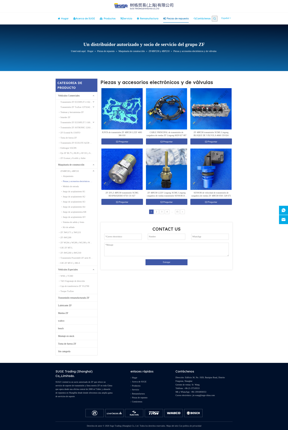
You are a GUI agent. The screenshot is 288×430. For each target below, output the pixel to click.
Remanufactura (138, 394)
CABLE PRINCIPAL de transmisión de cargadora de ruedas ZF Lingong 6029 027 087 (166, 134)
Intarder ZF (65, 117)
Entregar (166, 262)
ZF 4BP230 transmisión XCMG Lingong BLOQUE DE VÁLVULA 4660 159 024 (211, 134)
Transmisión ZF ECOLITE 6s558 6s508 (77, 143)
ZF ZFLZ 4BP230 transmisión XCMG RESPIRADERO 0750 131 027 (122, 194)
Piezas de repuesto (139, 398)
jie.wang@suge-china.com (203, 395)
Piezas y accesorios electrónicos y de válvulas (80, 181)
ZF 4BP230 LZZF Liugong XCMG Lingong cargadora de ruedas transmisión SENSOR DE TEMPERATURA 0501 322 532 (166, 194)
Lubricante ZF (65, 305)
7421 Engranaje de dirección (72, 281)
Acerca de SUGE (139, 382)
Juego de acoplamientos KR (74, 212)
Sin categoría (64, 351)
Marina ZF (63, 313)
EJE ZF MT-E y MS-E (70, 263)
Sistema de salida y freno (73, 222)
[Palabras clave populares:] (215, 18)
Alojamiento (68, 176)
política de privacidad (192, 426)
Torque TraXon (67, 291)
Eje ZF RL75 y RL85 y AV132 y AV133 (77, 153)
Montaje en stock (66, 336)
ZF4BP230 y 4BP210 (69, 171)
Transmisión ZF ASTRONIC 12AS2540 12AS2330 (78, 127)
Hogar (134, 378)
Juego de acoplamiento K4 (74, 207)
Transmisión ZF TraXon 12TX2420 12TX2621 (78, 107)
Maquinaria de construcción (71, 164)
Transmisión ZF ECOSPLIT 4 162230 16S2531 (78, 102)
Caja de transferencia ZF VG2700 (74, 286)
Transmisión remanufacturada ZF (73, 297)
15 (177, 212)
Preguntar (123, 141)
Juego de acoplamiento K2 (74, 197)
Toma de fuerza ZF (68, 138)
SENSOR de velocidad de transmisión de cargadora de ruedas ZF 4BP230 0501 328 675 (211, 194)
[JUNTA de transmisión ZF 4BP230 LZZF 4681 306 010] (122, 109)
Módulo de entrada (71, 186)
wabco (61, 320)
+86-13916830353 (198, 392)
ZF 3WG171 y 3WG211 (70, 232)
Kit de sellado (69, 227)
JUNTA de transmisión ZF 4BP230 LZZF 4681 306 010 (122, 134)
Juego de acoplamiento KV (74, 217)
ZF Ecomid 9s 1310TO (70, 133)
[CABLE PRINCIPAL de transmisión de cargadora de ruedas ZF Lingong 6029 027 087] (166, 109)
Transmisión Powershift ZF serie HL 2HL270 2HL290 (78, 258)
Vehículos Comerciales (69, 95)
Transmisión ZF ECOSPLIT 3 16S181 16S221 (78, 122)
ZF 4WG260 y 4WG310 (70, 253)
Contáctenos (137, 402)
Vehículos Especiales (68, 269)
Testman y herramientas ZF (72, 112)
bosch (61, 328)
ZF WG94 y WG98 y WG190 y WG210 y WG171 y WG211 (78, 243)
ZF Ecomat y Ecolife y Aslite (73, 158)
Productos (136, 386)
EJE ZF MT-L (66, 248)
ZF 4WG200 (65, 237)
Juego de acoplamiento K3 (74, 202)
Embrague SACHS (68, 148)
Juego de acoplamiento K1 (74, 191)
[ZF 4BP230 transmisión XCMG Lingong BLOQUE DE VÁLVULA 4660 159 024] (211, 109)
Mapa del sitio (172, 426)
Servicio (135, 390)
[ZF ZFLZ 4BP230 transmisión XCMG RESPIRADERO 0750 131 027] (122, 169)
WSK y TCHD (66, 276)
